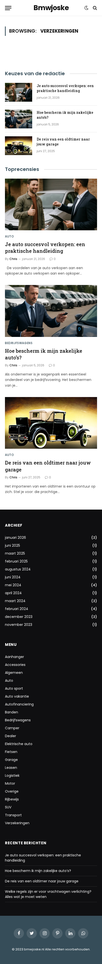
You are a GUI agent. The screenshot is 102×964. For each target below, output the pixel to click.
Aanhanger (14, 656)
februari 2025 (16, 561)
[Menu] (8, 8)
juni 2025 (12, 545)
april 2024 (13, 592)
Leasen (11, 767)
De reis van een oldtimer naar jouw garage (41, 881)
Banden (11, 712)
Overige (12, 791)
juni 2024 (13, 577)
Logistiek (12, 775)
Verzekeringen (17, 823)
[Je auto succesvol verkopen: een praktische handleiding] (18, 92)
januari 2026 (15, 537)
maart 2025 (15, 553)
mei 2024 (13, 585)
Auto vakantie (17, 696)
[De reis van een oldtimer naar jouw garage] (18, 145)
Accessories (15, 664)
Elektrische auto (18, 743)
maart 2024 (15, 600)
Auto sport (14, 688)
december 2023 (18, 616)
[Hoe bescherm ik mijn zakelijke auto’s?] (18, 119)
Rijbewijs (12, 799)
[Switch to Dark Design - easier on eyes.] (86, 8)
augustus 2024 (18, 569)
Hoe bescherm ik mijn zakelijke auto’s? (38, 870)
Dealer (10, 735)
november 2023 (18, 624)
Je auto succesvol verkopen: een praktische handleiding (65, 88)
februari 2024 (16, 608)
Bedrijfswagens (18, 720)
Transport (13, 815)
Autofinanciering (19, 704)
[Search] (94, 8)
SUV (8, 807)
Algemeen (14, 672)
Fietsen (11, 751)
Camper (12, 728)
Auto (9, 680)
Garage (11, 759)
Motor (10, 783)
